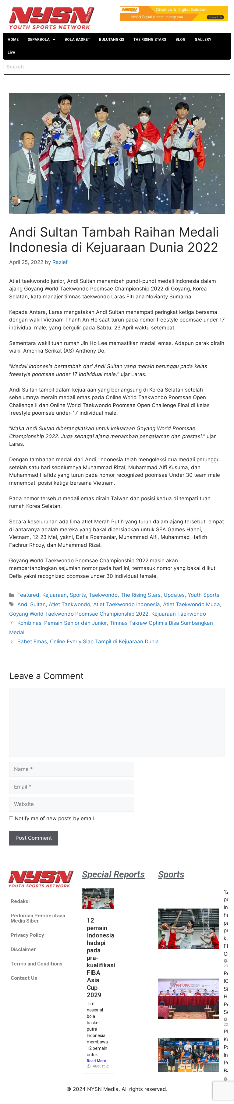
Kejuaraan (54, 595)
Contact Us (24, 978)
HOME (13, 39)
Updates (174, 595)
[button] (41, 39)
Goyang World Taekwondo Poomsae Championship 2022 (78, 614)
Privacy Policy (27, 935)
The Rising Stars (141, 595)
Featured (28, 595)
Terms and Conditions (36, 964)
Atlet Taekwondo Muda (191, 604)
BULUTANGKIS (111, 39)
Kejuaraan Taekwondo (178, 614)
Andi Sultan (31, 604)
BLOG (181, 39)
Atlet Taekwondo (69, 604)
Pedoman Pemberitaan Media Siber (38, 918)
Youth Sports (203, 595)
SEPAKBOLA (39, 39)
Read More (96, 1060)
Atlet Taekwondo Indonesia (126, 604)
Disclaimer (23, 949)
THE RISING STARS (149, 39)
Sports (78, 595)
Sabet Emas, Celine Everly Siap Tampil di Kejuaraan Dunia (88, 641)
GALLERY (203, 39)
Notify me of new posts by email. (55, 818)
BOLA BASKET (77, 39)
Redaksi (20, 901)
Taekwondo (103, 595)
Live (11, 52)
